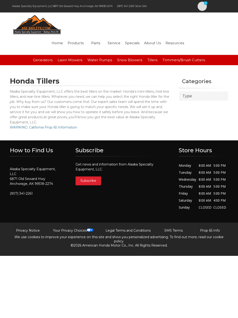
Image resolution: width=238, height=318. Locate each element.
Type (187, 96)
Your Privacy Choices (70, 230)
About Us (152, 43)
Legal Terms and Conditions (128, 230)
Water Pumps (99, 60)
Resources (174, 43)
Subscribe (88, 181)
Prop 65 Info (210, 230)
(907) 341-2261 (125, 6)
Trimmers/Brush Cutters (183, 60)
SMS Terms (173, 230)
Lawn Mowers (70, 60)
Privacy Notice (28, 230)
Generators (43, 60)
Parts (95, 43)
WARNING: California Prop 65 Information (43, 127)
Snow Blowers (129, 60)
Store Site (141, 6)
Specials (132, 43)
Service (114, 43)
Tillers (152, 60)
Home (57, 43)
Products (76, 43)
